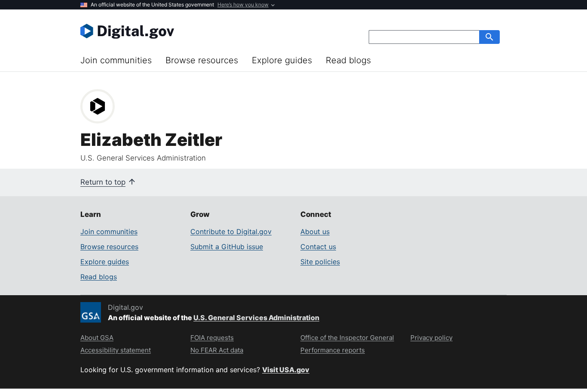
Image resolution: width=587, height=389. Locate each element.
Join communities (116, 60)
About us (315, 231)
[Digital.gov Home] (187, 31)
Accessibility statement (115, 350)
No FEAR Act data (216, 350)
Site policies (320, 261)
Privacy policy (431, 337)
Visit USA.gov (285, 369)
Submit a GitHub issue (226, 246)
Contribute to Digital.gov (231, 231)
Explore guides (282, 60)
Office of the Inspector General (347, 337)
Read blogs (348, 60)
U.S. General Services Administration (256, 317)
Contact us (318, 246)
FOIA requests (212, 337)
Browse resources (201, 60)
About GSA (96, 337)
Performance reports (332, 350)
